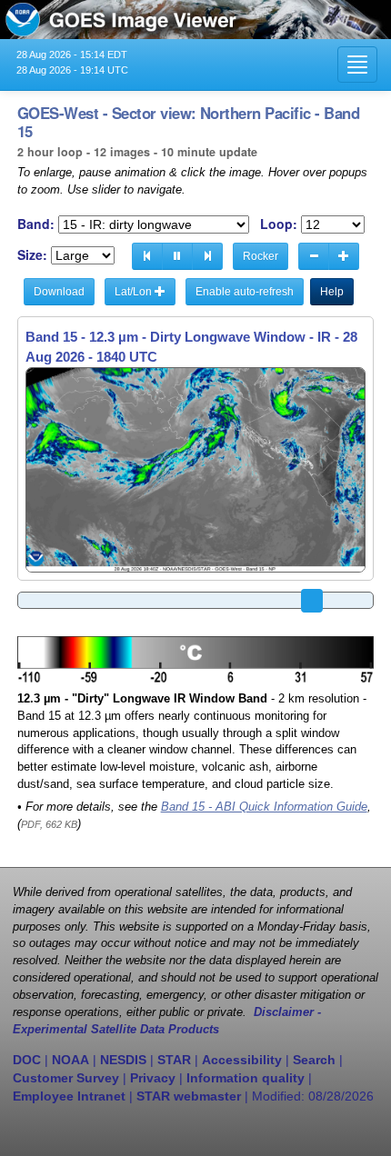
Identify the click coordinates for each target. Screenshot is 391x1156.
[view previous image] (147, 256)
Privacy (152, 1078)
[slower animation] (313, 256)
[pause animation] (177, 256)
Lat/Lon (135, 291)
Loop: (278, 224)
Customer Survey (66, 1078)
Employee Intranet (69, 1096)
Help (332, 291)
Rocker (260, 256)
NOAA (70, 1059)
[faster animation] (343, 256)
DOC (27, 1059)
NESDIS (123, 1059)
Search (314, 1059)
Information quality (245, 1078)
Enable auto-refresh (245, 291)
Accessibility (242, 1059)
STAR (174, 1059)
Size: (32, 255)
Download (59, 291)
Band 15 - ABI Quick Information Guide (264, 807)
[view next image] (207, 256)
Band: (36, 224)
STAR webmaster (188, 1096)
